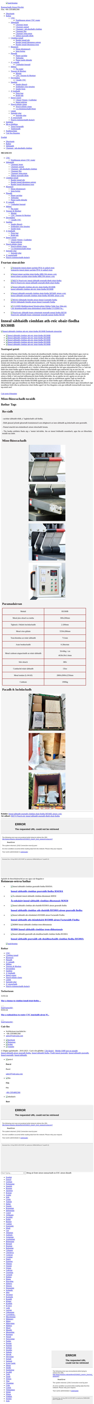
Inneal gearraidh (7, 1055)
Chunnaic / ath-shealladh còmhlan (29, 29)
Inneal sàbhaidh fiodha (40, 1053)
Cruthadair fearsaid (23, 64)
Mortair (18, 73)
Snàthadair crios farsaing (25, 87)
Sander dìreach (21, 84)
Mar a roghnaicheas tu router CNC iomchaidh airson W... (25, 1015)
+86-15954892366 (13, 1092)
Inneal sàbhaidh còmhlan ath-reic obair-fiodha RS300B (32, 289)
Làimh (13, 111)
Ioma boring (20, 51)
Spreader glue (16, 113)
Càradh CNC (21, 80)
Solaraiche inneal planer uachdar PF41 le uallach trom (31, 270)
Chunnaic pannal (22, 27)
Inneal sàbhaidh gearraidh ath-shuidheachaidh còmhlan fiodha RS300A (47, 939)
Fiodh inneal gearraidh (59, 1053)
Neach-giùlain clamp (19, 104)
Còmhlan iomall (17, 38)
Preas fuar (19, 93)
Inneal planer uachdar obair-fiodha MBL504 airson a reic (33, 276)
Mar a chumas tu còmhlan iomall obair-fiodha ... (21, 1001)
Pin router (19, 69)
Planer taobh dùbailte (24, 60)
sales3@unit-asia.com (14, 1036)
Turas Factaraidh (17, 126)
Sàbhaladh (15, 22)
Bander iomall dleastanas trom (27, 45)
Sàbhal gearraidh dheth (24, 36)
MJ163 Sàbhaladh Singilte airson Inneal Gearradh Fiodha (33, 302)
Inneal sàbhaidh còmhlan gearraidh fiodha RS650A (37, 891)
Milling (13, 67)
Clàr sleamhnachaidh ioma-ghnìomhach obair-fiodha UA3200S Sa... (37, 308)
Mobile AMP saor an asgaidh (66, 1051)
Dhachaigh (10, 14)
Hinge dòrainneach (23, 49)
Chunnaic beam (22, 25)
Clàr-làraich (49, 1051)
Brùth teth (19, 95)
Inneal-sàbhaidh (20, 1055)
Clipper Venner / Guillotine (26, 100)
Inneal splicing (21, 102)
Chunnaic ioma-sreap (24, 33)
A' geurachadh (16, 118)
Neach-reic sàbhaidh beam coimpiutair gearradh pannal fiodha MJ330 (38, 315)
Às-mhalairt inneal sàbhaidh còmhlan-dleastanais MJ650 (39, 900)
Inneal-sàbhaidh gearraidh (79, 1053)
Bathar (8, 16)
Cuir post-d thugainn (9, 394)
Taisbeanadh (15, 129)
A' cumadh (15, 62)
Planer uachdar (21, 56)
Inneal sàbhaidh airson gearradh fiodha (16, 1053)
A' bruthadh (15, 91)
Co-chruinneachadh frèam (26, 109)
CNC (13, 18)
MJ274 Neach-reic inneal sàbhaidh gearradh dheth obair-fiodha (35, 283)
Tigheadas (20, 58)
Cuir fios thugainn (13, 133)
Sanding (14, 82)
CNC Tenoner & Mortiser (26, 76)
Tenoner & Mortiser (18, 71)
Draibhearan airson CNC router (28, 20)
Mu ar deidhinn (12, 124)
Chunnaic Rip (21, 31)
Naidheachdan (11, 131)
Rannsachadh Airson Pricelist (12, 7)
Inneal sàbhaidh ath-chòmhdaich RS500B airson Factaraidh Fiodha (45, 919)
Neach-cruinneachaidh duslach (23, 120)
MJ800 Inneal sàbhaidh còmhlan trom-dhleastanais (37, 929)
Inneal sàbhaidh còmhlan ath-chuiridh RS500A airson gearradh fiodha (46, 910)
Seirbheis (9, 122)
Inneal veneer (16, 98)
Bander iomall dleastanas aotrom (28, 42)
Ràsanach (14, 47)
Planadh (14, 53)
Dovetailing (15, 78)
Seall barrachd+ (7, 1008)
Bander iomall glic (23, 40)
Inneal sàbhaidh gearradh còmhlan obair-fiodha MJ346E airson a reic (37, 296)
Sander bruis (20, 89)
